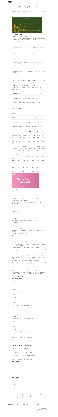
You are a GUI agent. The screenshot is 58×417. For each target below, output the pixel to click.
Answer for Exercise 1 (16, 31)
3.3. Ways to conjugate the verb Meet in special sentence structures (22, 24)
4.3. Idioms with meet (16, 27)
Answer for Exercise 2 (16, 32)
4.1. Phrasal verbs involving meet (18, 25)
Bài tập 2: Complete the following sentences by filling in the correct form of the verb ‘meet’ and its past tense (27, 30)
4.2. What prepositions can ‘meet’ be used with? (19, 26)
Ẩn (28, 18)
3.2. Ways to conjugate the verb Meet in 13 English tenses (21, 23)
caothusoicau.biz (22, 416)
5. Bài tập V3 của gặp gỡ (15, 28)
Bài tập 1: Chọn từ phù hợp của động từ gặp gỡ (19, 29)
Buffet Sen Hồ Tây (17, 12)
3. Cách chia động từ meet (16, 21)
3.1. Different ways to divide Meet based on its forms (20, 22)
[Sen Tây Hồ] (12, 2)
